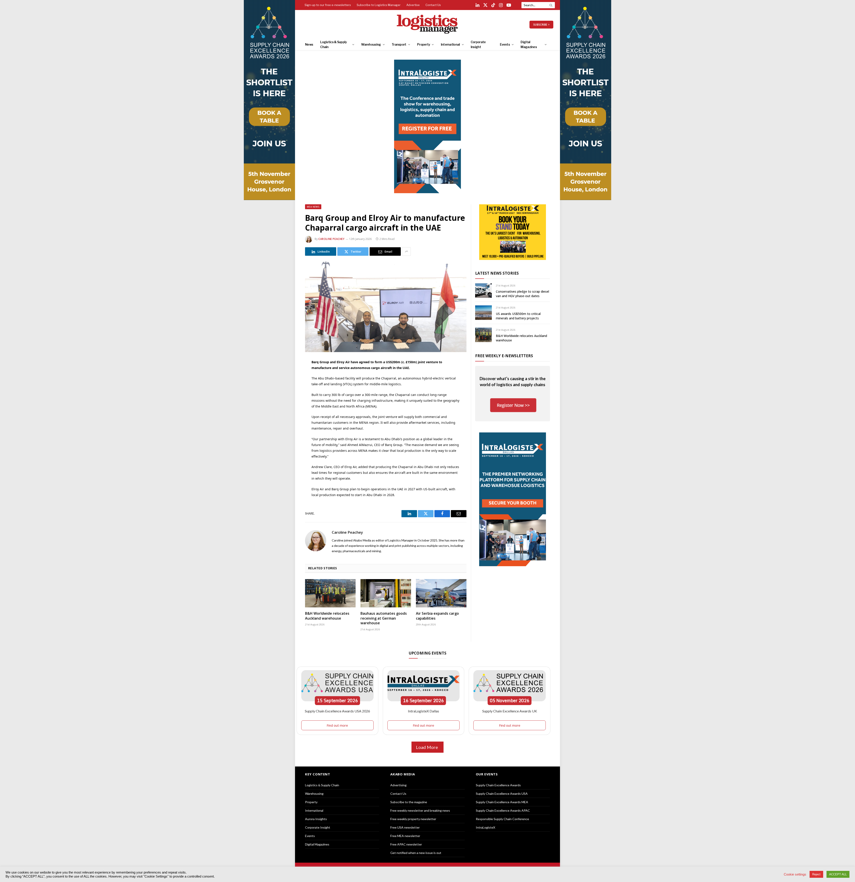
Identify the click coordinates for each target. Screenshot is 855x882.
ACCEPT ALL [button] (838, 874)
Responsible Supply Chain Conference (502, 819)
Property (423, 44)
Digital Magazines (529, 44)
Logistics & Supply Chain (333, 44)
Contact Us (433, 5)
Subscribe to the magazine (408, 802)
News (309, 44)
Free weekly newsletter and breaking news (420, 810)
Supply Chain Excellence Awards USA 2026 (337, 711)
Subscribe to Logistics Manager (379, 5)
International (450, 44)
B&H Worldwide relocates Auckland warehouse (327, 616)
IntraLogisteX (485, 827)
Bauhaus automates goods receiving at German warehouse (383, 618)
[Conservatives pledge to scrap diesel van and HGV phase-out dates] (483, 290)
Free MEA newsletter (405, 836)
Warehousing (371, 44)
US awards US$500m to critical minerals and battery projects (518, 316)
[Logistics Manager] (427, 24)
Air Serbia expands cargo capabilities (437, 616)
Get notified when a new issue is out (415, 853)
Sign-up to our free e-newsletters (328, 5)
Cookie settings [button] (795, 874)
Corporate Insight (478, 44)
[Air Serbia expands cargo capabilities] (441, 593)
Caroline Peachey (331, 239)
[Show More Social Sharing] (406, 251)
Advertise (413, 5)
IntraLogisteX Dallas (423, 711)
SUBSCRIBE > (541, 24)
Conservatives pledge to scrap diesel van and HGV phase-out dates (522, 293)
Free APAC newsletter (406, 844)
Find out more (337, 725)
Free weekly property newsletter (413, 819)
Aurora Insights (316, 819)
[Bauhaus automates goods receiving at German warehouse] (385, 593)
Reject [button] (816, 874)
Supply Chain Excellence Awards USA (502, 793)
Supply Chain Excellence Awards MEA (502, 802)
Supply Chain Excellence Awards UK (509, 711)
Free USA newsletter (405, 827)
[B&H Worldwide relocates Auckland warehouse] (330, 593)
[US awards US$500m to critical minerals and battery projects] (483, 312)
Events (505, 44)
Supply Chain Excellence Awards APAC (503, 810)
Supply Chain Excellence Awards (498, 785)
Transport (399, 44)
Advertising (398, 785)
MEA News (313, 206)
